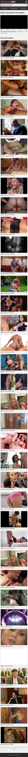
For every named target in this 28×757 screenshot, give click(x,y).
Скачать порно (14, 8)
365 (7, 2)
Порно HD (23, 8)
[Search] (25, 5)
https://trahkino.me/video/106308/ (8, 31)
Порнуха (4, 8)
